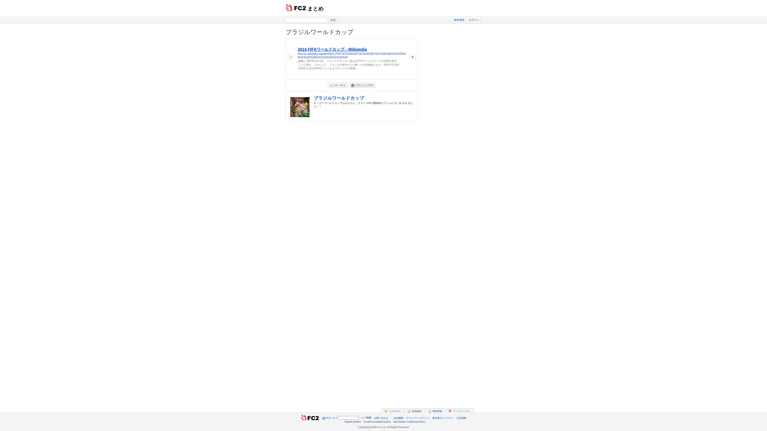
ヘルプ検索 (365, 417)
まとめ (316, 9)
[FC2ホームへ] (310, 418)
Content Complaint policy (377, 421)
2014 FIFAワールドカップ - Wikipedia (332, 49)
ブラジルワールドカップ (320, 32)
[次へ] (413, 59)
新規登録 (459, 19)
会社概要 (398, 418)
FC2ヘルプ (331, 418)
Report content (353, 421)
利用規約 (417, 411)
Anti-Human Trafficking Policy (409, 421)
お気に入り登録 (364, 85)
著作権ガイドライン (443, 418)
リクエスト (395, 411)
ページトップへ (461, 411)
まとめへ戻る (338, 85)
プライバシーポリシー (418, 418)
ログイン (474, 19)
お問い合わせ (381, 418)
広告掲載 (461, 418)
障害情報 (437, 411)
